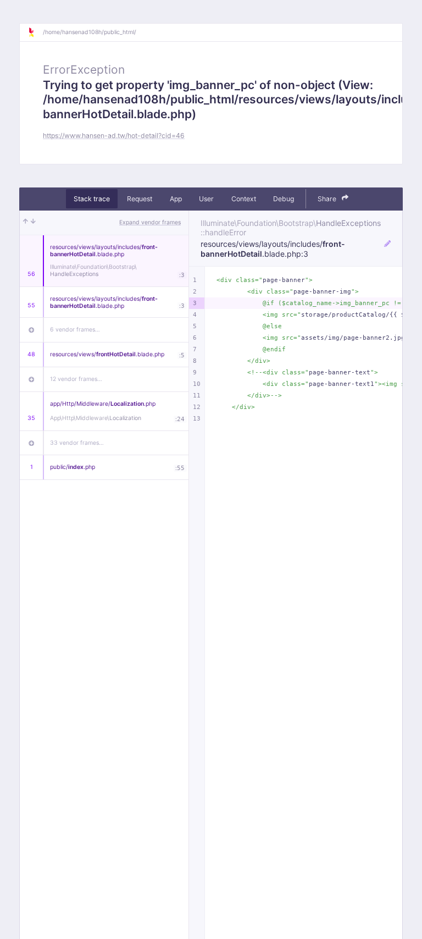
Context (243, 199)
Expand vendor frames (150, 222)
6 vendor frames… (75, 329)
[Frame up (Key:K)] (26, 222)
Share (328, 199)
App (176, 199)
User (206, 199)
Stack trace (92, 199)
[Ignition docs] (35, 32)
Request (139, 199)
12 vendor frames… (76, 379)
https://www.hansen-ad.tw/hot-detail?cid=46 (114, 135)
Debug (283, 199)
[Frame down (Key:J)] (33, 222)
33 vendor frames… (77, 442)
